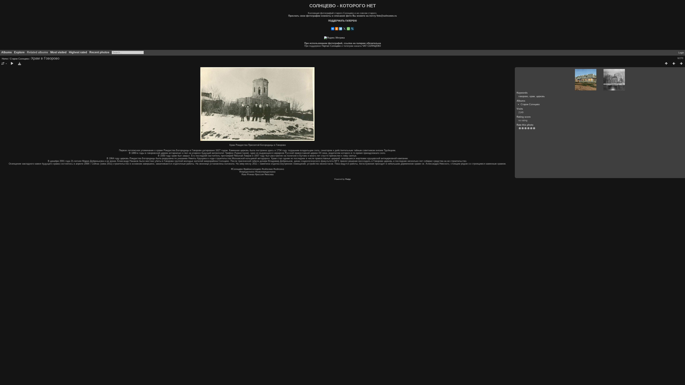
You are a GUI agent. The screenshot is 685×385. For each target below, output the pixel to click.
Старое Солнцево (19, 58)
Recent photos (99, 52)
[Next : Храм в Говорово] (681, 63)
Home (5, 58)
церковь (540, 96)
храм (532, 96)
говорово (523, 96)
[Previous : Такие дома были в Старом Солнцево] (674, 63)
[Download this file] (19, 63)
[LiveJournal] (352, 28)
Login (681, 52)
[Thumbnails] (666, 63)
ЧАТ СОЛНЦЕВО (371, 46)
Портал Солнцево (331, 46)
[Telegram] (340, 28)
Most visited (58, 52)
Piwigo (348, 179)
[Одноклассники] (336, 28)
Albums (6, 52)
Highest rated (78, 52)
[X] (344, 28)
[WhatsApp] (348, 28)
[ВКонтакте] (332, 28)
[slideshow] (12, 63)
